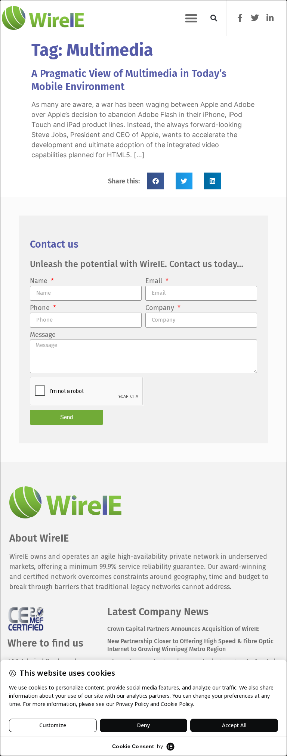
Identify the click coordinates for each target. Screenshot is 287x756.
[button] (191, 18)
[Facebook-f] (240, 17)
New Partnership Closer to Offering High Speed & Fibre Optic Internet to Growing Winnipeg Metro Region (190, 645)
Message (43, 335)
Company (160, 308)
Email (154, 281)
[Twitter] (255, 17)
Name (39, 281)
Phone (41, 308)
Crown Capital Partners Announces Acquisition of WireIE (183, 628)
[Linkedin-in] (270, 17)
